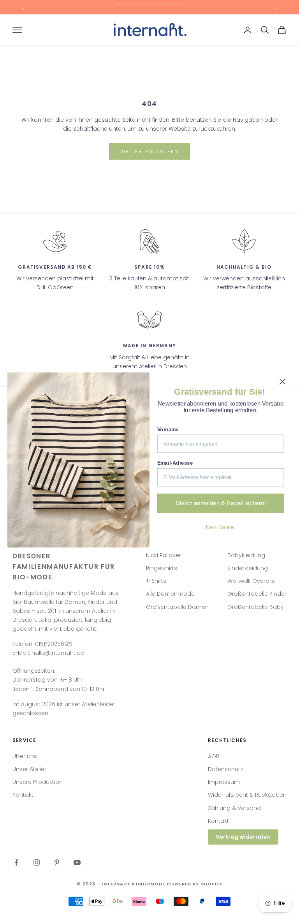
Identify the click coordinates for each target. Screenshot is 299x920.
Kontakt (22, 795)
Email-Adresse (175, 463)
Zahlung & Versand (234, 808)
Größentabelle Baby (255, 607)
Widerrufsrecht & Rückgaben (247, 795)
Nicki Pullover (163, 555)
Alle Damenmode (170, 594)
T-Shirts (156, 581)
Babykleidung (246, 555)
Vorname (168, 429)
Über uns (24, 756)
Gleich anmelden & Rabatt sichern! (221, 503)
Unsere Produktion (37, 782)
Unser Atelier (29, 769)
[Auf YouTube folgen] (77, 862)
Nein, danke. (220, 527)
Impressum (224, 782)
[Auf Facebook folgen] (16, 862)
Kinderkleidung (247, 568)
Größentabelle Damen (177, 607)
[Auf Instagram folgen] (36, 862)
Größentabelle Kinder (257, 594)
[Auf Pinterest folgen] (57, 862)
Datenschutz (225, 769)
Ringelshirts (161, 568)
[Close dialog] (282, 381)
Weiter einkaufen (149, 151)
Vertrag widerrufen (243, 837)
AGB (214, 756)
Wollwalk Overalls (251, 581)
